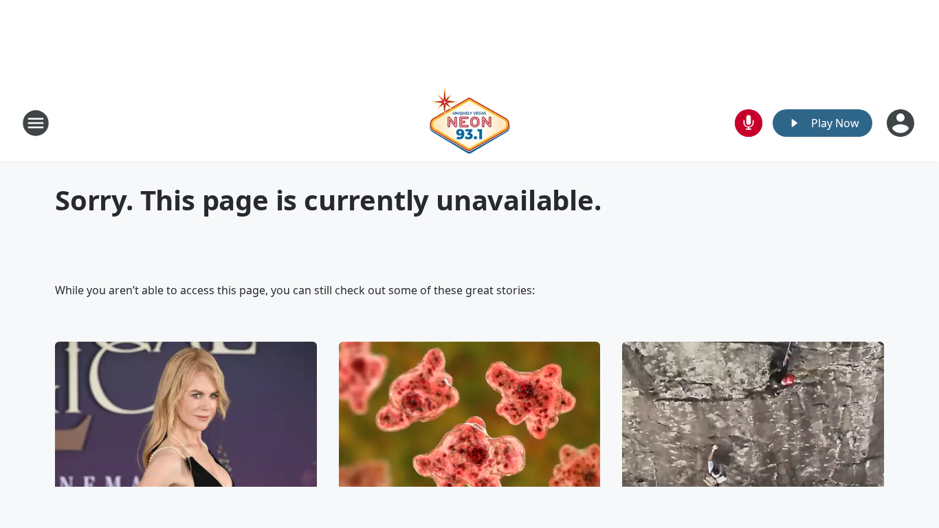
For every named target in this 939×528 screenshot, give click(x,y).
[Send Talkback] (748, 123)
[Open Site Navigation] (35, 123)
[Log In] (902, 123)
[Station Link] (469, 123)
